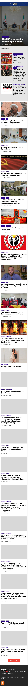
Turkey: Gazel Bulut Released (11, 366)
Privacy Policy (23, 671)
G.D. (13, 80)
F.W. (2, 44)
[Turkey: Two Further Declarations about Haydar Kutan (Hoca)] (14, 162)
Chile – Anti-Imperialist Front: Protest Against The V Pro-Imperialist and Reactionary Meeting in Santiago (11, 420)
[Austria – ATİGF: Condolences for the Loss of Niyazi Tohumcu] (14, 611)
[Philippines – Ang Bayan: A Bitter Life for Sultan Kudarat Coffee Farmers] (14, 638)
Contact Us (11, 673)
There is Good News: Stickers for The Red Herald (19, 59)
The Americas (8, 336)
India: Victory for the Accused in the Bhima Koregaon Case (13, 121)
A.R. (13, 62)
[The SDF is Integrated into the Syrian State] (14, 26)
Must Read (15, 55)
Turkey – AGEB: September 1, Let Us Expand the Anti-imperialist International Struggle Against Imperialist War (14, 256)
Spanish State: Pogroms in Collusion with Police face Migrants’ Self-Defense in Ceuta (12, 477)
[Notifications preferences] (2, 683)
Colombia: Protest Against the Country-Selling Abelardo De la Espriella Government (12, 340)
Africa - (18, 677)
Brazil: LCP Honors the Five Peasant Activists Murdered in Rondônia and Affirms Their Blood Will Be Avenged (13, 565)
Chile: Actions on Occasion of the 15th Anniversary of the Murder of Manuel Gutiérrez (13, 537)
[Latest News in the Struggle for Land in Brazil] (14, 216)
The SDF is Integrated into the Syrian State (12, 40)
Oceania (2, 678)
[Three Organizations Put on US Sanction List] (14, 379)
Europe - (22, 677)
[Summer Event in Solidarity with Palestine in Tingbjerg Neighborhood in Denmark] (14, 188)
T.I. (1, 262)
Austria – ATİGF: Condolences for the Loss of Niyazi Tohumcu (13, 624)
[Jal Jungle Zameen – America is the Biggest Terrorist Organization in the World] (14, 272)
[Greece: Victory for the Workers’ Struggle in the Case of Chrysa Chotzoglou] (14, 436)
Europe (7, 171)
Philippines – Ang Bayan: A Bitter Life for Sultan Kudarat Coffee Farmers (13, 651)
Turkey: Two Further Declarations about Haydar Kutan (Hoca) (13, 174)
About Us (4, 673)
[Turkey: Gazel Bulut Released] (14, 355)
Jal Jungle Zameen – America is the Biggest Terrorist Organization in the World (14, 286)
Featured (4, 36)
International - (4, 677)
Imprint (16, 671)
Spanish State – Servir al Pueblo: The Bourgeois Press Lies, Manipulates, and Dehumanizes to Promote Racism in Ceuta (13, 595)
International (20, 66)
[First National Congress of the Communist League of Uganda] (14, 300)
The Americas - (10, 677)
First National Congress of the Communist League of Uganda (12, 313)
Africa (7, 310)
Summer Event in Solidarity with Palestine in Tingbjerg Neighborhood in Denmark (12, 201)
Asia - (15, 677)
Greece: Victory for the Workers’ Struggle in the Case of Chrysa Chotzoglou (13, 449)
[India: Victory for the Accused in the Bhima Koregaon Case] (14, 109)
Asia (7, 36)
